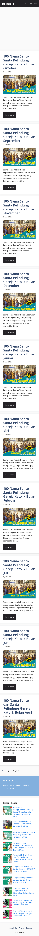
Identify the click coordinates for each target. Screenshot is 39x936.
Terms (21, 928)
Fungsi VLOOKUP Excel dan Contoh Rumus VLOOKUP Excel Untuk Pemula (22, 858)
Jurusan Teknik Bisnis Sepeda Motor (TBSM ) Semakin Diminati (22, 823)
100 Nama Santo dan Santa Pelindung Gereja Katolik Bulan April (17, 706)
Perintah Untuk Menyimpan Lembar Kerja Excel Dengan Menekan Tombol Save (24, 846)
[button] (25, 3)
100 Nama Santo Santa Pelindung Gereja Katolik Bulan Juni (19, 637)
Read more (9, 115)
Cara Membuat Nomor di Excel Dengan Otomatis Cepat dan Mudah (24, 902)
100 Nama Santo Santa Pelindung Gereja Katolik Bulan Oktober (19, 62)
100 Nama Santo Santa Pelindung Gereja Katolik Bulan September (19, 135)
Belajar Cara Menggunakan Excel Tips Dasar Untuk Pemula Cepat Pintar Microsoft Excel (23, 812)
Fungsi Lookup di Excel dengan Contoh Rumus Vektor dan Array (23, 879)
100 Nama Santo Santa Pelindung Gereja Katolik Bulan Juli (19, 567)
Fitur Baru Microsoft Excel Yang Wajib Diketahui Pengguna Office (24, 834)
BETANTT (8, 3)
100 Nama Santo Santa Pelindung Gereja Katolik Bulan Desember (19, 280)
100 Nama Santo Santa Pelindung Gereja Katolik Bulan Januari (19, 352)
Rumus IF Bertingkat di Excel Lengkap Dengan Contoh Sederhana (22, 913)
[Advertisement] (19, 28)
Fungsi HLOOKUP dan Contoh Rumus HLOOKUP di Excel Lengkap (24, 868)
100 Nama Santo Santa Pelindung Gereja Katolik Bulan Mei (19, 425)
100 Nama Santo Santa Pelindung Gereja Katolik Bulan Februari (19, 494)
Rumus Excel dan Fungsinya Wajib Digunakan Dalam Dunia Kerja (23, 891)
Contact (29, 928)
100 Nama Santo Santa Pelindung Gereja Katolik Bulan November (19, 207)
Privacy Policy (12, 928)
